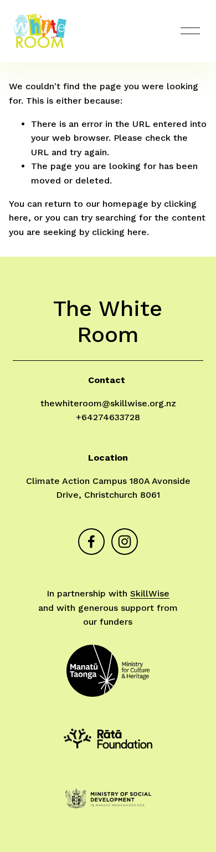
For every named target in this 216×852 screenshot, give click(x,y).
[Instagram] (124, 541)
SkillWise (149, 593)
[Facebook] (91, 541)
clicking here (119, 232)
